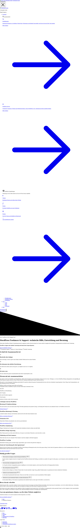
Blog (3, 307)
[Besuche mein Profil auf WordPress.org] (7, 508)
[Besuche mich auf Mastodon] (2, 508)
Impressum (4, 521)
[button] (6, 14)
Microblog (4, 517)
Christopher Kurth (16, 0)
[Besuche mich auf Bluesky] (5, 508)
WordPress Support (9, 299)
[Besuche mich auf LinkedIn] (0, 508)
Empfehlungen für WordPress (8, 516)
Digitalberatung (8, 298)
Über (3, 301)
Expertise (4, 14)
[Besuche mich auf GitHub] (9, 508)
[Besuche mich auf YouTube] (14, 508)
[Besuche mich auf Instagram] (10, 508)
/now (6, 304)
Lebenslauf (7, 306)
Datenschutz (4, 522)
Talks (6, 302)
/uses (6, 303)
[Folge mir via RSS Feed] (16, 508)
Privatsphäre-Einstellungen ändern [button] (9, 524)
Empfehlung (7, 300)
